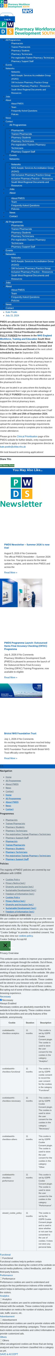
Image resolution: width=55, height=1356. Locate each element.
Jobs (8, 96)
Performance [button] (6, 1275)
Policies (14, 114)
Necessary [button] (5, 996)
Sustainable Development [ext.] (21, 890)
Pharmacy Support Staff (22, 61)
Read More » (10, 572)
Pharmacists (17, 43)
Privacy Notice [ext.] (15, 883)
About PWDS (17, 103)
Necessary (7, 1000)
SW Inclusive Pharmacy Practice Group (29, 82)
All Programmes (13, 40)
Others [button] (3, 1337)
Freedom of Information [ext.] (20, 894)
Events (9, 65)
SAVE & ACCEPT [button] (9, 1354)
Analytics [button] (4, 1296)
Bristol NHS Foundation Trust (20, 734)
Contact (9, 121)
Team (13, 107)
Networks (10, 68)
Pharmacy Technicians (21, 54)
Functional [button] (5, 1255)
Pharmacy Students (20, 50)
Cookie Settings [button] (8, 939)
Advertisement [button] (7, 1316)
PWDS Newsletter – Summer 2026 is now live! (27, 546)
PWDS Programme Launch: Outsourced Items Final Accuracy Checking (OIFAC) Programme (25, 646)
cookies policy (26, 936)
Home (8, 777)
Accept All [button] (22, 939)
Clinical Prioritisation (27, 436)
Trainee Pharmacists (20, 47)
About (8, 100)
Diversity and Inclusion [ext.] (19, 887)
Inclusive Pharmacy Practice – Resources (30, 86)
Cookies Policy (13, 880)
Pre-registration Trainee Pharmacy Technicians (32, 57)
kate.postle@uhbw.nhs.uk (13, 447)
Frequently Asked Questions (24, 110)
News (8, 118)
